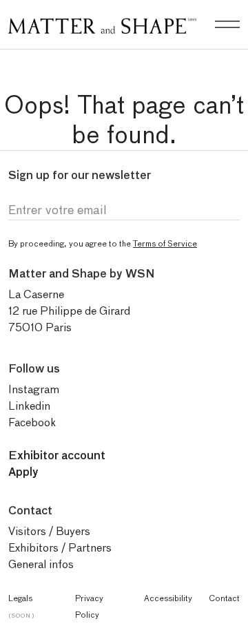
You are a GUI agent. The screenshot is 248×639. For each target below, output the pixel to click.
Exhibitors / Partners (60, 548)
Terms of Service (165, 243)
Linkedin (29, 406)
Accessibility (168, 598)
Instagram (33, 389)
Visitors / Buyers (49, 531)
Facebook (32, 422)
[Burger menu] (227, 24)
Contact (224, 598)
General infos (41, 564)
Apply (23, 472)
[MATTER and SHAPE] (102, 23)
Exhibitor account (56, 455)
